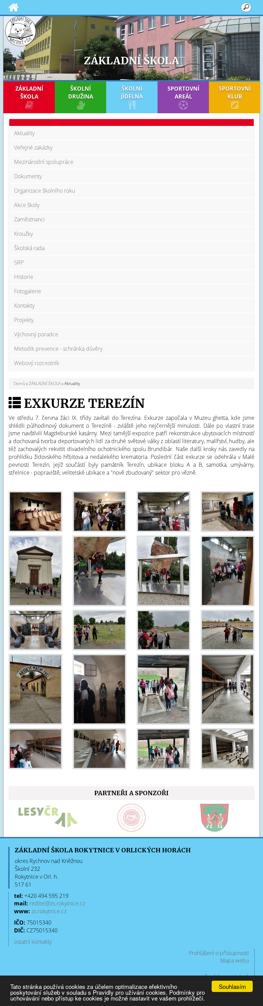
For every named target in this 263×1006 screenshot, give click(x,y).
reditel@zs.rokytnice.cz (57, 903)
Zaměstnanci (29, 219)
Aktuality (24, 133)
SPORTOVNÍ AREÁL (183, 92)
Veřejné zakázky (33, 147)
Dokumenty (28, 176)
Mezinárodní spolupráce (43, 162)
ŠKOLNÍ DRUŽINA (80, 92)
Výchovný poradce (36, 334)
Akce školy (26, 205)
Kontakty (24, 305)
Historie (23, 277)
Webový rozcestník (36, 363)
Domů (19, 383)
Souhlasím (232, 986)
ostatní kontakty (33, 941)
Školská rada (29, 248)
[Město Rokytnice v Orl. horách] (158, 817)
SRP (19, 262)
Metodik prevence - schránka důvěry (58, 348)
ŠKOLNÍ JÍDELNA (132, 92)
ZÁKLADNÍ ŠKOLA (29, 92)
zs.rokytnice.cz (49, 911)
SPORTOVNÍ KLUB (235, 92)
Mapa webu (234, 960)
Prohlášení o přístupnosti (219, 953)
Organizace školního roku (44, 190)
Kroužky (23, 233)
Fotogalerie (27, 291)
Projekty (24, 320)
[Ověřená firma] (75, 817)
